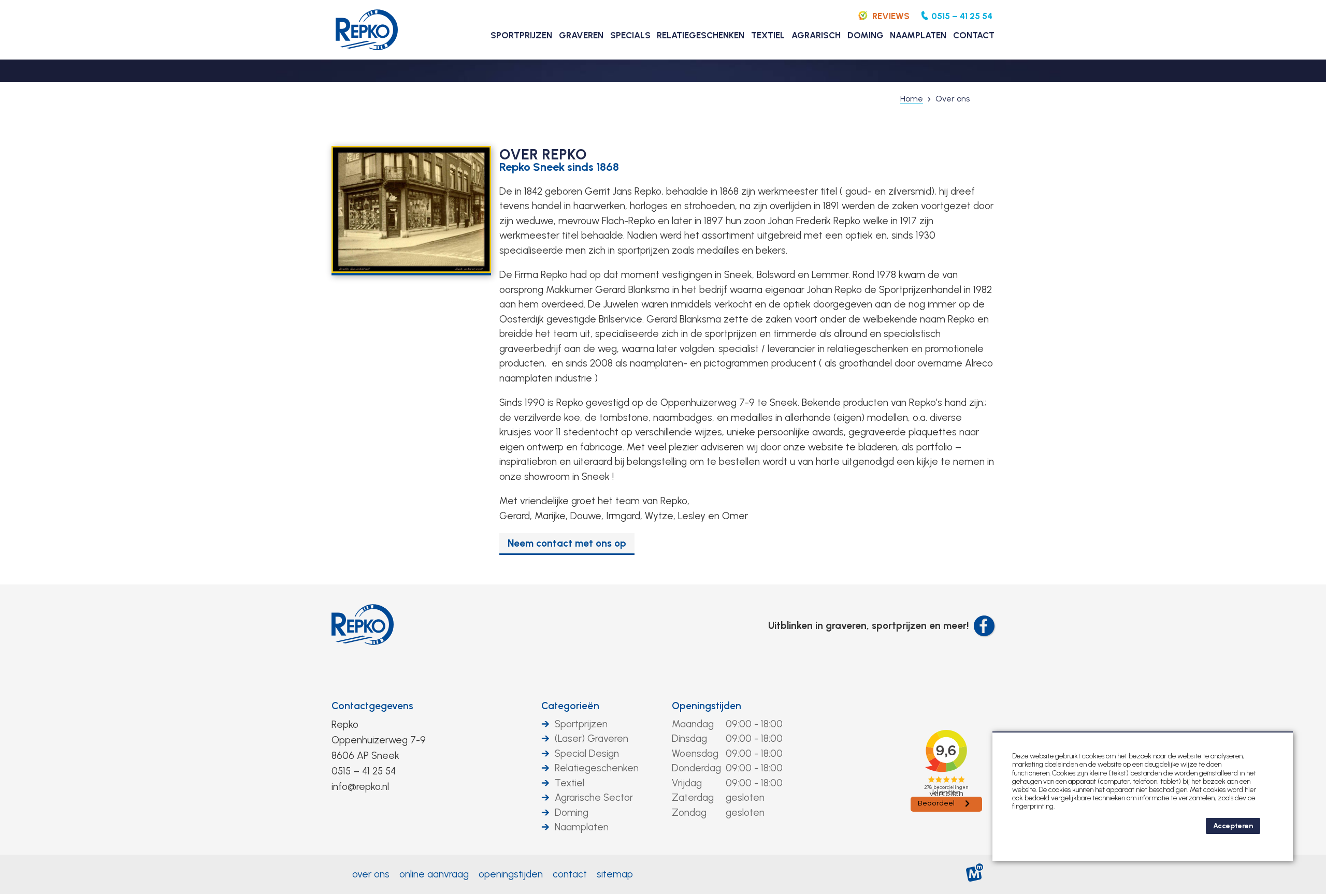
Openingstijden (706, 706)
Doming (571, 812)
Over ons (371, 874)
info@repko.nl (360, 787)
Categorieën (570, 706)
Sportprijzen (581, 724)
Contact (570, 874)
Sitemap (615, 874)
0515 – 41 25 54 (364, 771)
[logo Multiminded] (975, 874)
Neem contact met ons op (567, 543)
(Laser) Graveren (591, 738)
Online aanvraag (434, 874)
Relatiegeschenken (597, 768)
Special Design (587, 753)
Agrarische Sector (594, 797)
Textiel (569, 783)
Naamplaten (582, 827)
